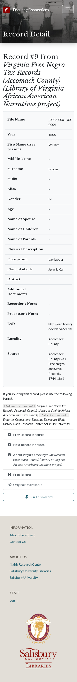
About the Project (22, 535)
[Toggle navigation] (68, 9)
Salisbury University (24, 577)
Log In (14, 600)
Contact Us (18, 541)
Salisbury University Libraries (30, 571)
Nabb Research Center (26, 564)
